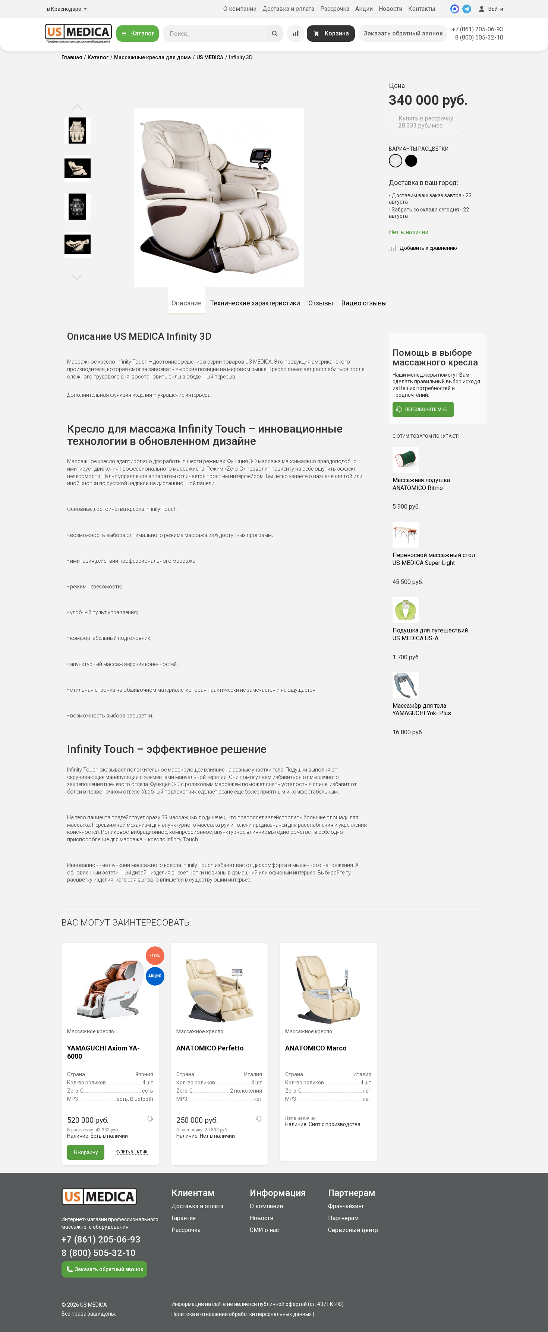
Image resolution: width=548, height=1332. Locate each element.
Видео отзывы (364, 303)
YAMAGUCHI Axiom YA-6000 (103, 1052)
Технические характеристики (255, 303)
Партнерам (343, 1218)
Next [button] (76, 276)
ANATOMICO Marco (316, 1048)
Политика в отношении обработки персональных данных (241, 1314)
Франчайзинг (346, 1206)
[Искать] (275, 33)
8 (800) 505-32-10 (479, 37)
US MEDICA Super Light (434, 559)
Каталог (142, 33)
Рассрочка (334, 8)
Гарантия (183, 1218)
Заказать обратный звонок (403, 33)
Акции (364, 8)
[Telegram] (466, 8)
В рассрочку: (93, 1129)
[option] (77, 130)
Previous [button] (77, 107)
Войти (495, 9)
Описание (186, 303)
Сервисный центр (353, 1230)
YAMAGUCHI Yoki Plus (422, 709)
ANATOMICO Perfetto (210, 1048)
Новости (390, 8)
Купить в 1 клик (132, 1152)
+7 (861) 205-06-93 (477, 29)
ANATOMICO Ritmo (421, 484)
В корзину (86, 1152)
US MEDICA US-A (430, 634)
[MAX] (454, 8)
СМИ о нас (264, 1230)
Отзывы (320, 303)
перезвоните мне (426, 409)
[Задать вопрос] (150, 1119)
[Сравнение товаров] (295, 33)
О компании (239, 8)
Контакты (421, 8)
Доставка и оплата (288, 8)
